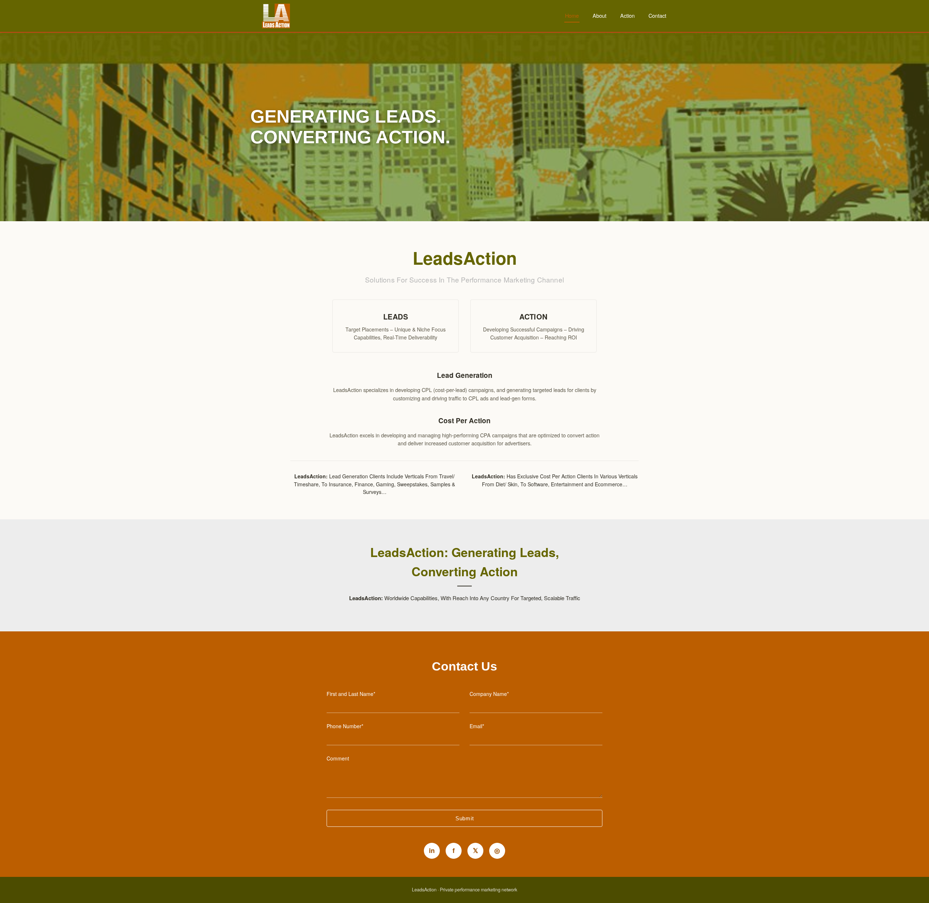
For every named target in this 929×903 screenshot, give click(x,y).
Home (572, 15)
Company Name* (489, 693)
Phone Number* (345, 726)
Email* (477, 726)
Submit (464, 818)
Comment (338, 758)
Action (627, 15)
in (432, 850)
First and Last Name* (351, 693)
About (599, 15)
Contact (657, 15)
